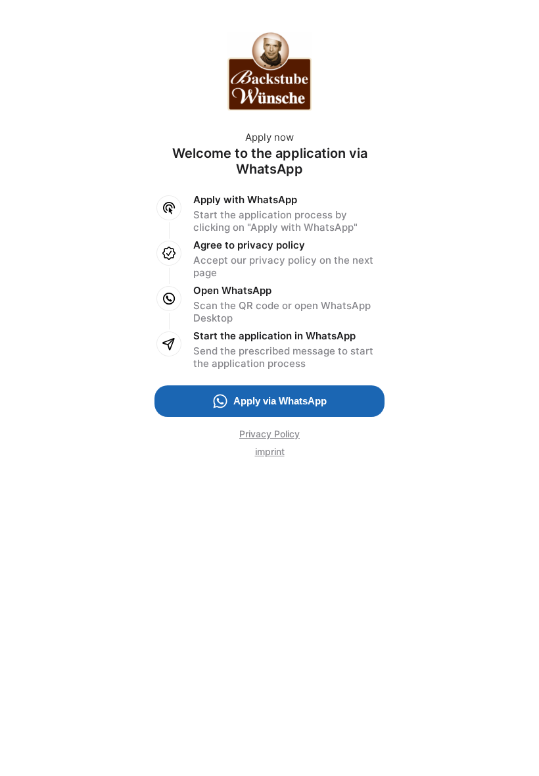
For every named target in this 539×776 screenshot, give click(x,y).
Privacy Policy (269, 433)
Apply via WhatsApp (280, 400)
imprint (270, 451)
